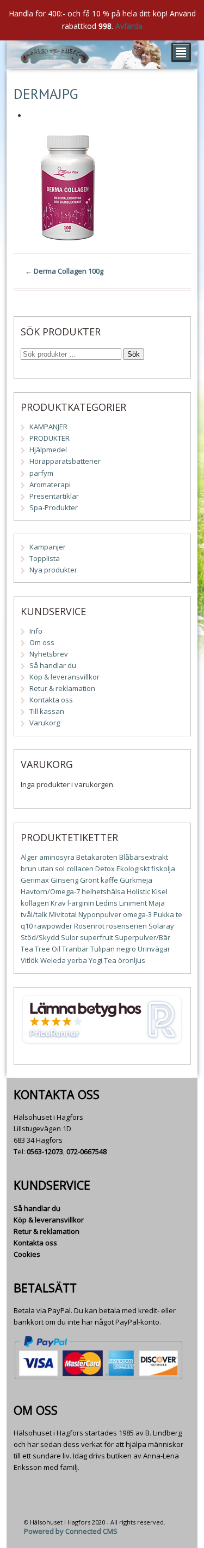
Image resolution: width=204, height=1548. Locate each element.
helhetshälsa (103, 891)
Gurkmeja (136, 880)
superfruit (96, 937)
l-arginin (80, 903)
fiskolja (163, 868)
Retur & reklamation (62, 688)
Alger (29, 857)
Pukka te (167, 914)
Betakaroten (97, 857)
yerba (77, 960)
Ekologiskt (133, 868)
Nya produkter (53, 570)
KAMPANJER (48, 427)
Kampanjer (47, 547)
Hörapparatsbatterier (65, 461)
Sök (133, 354)
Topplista (44, 558)
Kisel (160, 891)
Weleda (53, 960)
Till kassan (46, 711)
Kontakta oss (51, 700)
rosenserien (126, 926)
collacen (80, 868)
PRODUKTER (49, 438)
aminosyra (57, 857)
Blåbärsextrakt (143, 857)
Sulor (69, 937)
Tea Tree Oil (40, 949)
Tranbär (75, 949)
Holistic (138, 891)
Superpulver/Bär (142, 937)
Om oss (41, 642)
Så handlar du (52, 665)
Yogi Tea (102, 960)
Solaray (161, 926)
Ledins (107, 903)
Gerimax (35, 880)
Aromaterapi (50, 484)
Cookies (27, 1254)
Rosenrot (89, 926)
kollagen (35, 903)
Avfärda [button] (129, 26)
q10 (27, 926)
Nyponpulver (99, 914)
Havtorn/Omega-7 (50, 891)
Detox (105, 868)
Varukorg (44, 723)
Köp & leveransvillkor (64, 677)
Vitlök (30, 960)
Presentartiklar (54, 496)
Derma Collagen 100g (64, 271)
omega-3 (137, 914)
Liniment (133, 903)
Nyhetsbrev (48, 654)
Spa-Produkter (53, 507)
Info (35, 631)
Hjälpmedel (48, 449)
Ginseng (64, 880)
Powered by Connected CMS (71, 1531)
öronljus (131, 960)
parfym (41, 473)
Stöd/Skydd (40, 937)
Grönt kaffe (99, 880)
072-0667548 (86, 1151)
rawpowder (53, 926)
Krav (58, 903)
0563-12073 (45, 1151)
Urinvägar (154, 949)
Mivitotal (63, 914)
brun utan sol (43, 868)
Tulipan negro (113, 949)
